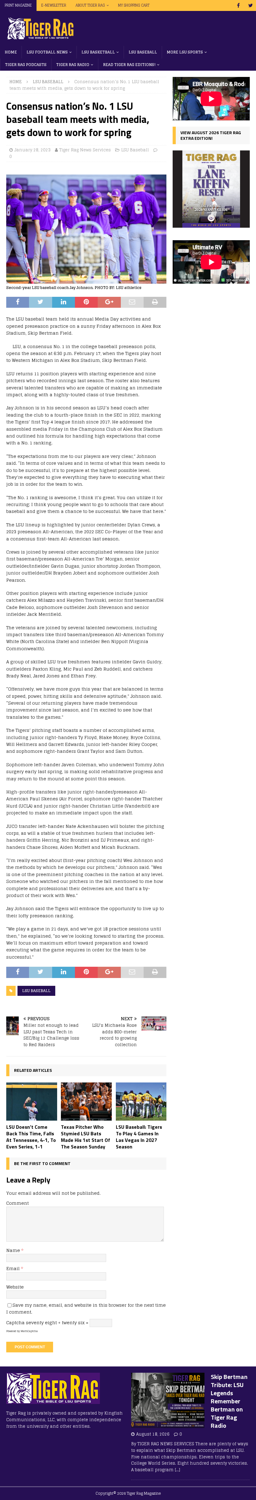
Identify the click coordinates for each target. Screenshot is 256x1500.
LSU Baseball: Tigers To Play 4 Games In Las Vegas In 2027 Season (139, 1136)
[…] (177, 1469)
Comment (17, 1203)
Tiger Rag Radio (72, 64)
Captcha (15, 1322)
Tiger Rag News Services (85, 150)
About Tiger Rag (90, 5)
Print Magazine (18, 5)
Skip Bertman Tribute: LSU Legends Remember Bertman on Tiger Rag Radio (229, 1401)
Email (13, 1268)
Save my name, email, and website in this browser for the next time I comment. (86, 1308)
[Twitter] (250, 5)
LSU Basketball (98, 52)
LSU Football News (47, 52)
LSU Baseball (143, 52)
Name (13, 1250)
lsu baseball (36, 990)
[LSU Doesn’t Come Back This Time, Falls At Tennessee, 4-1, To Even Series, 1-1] (31, 1101)
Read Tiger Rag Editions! (129, 64)
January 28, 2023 (32, 150)
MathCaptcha (29, 1331)
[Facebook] (238, 5)
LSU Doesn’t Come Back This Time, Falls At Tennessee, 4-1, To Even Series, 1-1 (31, 1136)
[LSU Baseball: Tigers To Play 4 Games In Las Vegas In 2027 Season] (141, 1101)
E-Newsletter (53, 5)
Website (15, 1287)
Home (11, 52)
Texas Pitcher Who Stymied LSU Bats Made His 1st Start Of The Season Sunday (85, 1136)
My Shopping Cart (134, 5)
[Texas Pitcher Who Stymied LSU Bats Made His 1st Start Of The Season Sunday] (86, 1101)
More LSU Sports (185, 52)
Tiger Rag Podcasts (26, 64)
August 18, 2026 (153, 1434)
